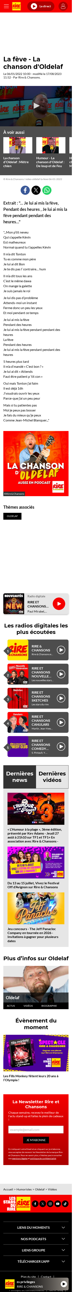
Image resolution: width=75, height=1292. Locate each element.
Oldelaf (12, 997)
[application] (36, 106)
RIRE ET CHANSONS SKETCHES (41, 696)
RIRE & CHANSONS (41, 648)
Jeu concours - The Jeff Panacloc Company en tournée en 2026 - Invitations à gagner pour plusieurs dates (33, 935)
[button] (36, 105)
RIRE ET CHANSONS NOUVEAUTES (38, 604)
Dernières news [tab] (19, 776)
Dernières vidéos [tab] (52, 776)
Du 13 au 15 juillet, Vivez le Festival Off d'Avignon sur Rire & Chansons (33, 885)
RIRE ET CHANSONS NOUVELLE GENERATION (42, 674)
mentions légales (20, 1158)
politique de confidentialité (43, 1158)
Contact (46, 1276)
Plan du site (28, 1276)
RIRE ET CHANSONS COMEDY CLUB (41, 747)
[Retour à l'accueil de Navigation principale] (16, 6)
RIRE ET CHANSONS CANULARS (41, 720)
